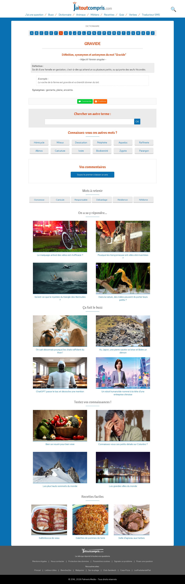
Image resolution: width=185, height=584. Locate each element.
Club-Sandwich (109, 570)
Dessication (81, 142)
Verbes (133, 14)
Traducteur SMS (151, 14)
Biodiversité (102, 150)
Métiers (95, 14)
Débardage (101, 199)
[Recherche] (173, 8)
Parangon (144, 150)
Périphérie (102, 142)
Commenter (86, 101)
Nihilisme (143, 199)
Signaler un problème (123, 561)
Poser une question (144, 561)
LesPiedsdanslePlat (142, 570)
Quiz (121, 14)
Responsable (80, 199)
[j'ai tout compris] (92, 6)
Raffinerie (144, 142)
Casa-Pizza (125, 570)
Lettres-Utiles (50, 570)
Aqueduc (123, 142)
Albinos (39, 150)
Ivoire (81, 150)
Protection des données (78, 561)
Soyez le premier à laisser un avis (92, 174)
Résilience (123, 199)
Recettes (109, 14)
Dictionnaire (65, 14)
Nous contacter (57, 561)
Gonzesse (39, 199)
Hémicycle (39, 142)
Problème (101, 101)
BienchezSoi (66, 570)
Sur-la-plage (93, 570)
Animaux (81, 14)
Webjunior (79, 570)
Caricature (60, 150)
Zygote (123, 150)
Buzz (51, 14)
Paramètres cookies (101, 561)
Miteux (60, 142)
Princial (37, 570)
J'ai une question (34, 14)
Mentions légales (39, 561)
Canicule (60, 199)
